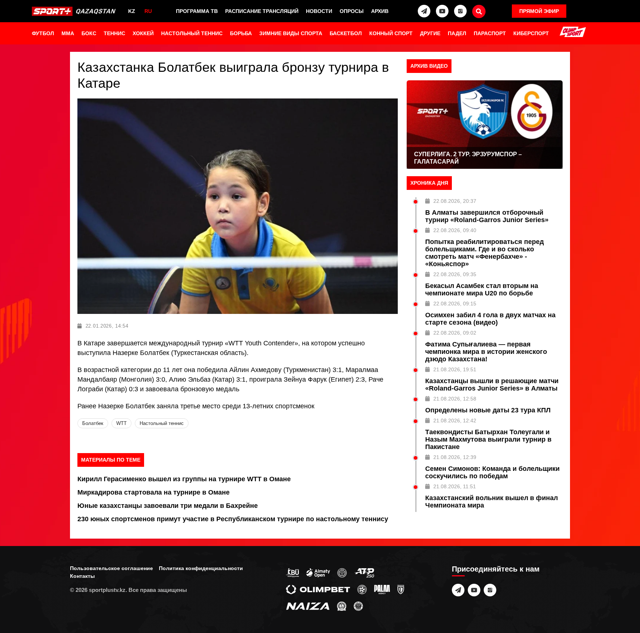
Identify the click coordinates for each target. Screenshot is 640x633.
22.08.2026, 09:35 (454, 274)
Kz (131, 11)
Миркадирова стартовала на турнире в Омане (153, 492)
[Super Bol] (362, 589)
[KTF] (342, 572)
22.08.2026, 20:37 (454, 201)
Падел (457, 33)
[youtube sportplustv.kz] (442, 11)
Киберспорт (531, 33)
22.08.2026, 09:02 (454, 333)
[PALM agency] (382, 589)
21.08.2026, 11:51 (454, 486)
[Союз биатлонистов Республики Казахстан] (292, 572)
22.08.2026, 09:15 (454, 304)
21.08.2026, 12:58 (454, 399)
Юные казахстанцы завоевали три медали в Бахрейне (167, 505)
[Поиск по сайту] (479, 11)
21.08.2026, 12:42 (454, 420)
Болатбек (92, 423)
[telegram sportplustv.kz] (424, 11)
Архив (380, 11)
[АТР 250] (364, 572)
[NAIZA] (308, 606)
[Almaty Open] (318, 572)
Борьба (241, 33)
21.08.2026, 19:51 (454, 369)
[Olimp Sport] (572, 32)
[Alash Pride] (358, 606)
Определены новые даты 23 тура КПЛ (488, 410)
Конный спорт (391, 33)
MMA (67, 33)
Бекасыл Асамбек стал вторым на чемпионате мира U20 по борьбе (481, 289)
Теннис (114, 33)
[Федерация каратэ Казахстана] (341, 606)
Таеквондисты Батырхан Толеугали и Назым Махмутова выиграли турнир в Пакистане (488, 439)
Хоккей (143, 33)
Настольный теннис (192, 33)
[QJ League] (400, 589)
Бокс (88, 33)
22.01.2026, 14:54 (107, 326)
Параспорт (490, 33)
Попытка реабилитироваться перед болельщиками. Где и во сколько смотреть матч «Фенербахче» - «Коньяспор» (484, 253)
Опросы (352, 11)
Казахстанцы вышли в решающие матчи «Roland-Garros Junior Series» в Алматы (492, 384)
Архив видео (429, 66)
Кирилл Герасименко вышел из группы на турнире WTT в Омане (184, 479)
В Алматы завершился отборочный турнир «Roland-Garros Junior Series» (487, 216)
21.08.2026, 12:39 (454, 457)
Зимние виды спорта (290, 33)
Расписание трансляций (262, 11)
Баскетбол (346, 33)
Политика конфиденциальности (201, 568)
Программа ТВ (197, 11)
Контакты (82, 576)
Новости (319, 11)
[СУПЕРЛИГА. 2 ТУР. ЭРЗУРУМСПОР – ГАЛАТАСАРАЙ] (485, 124)
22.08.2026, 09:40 (454, 230)
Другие (430, 33)
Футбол (43, 33)
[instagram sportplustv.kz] (460, 11)
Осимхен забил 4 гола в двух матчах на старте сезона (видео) (490, 318)
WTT (121, 423)
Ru (148, 11)
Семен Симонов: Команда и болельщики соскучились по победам (492, 472)
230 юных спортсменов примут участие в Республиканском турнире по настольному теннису (232, 519)
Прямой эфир (539, 11)
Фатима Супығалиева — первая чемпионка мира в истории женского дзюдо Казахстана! (486, 352)
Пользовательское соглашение (111, 568)
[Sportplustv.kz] (75, 11)
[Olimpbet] (318, 589)
